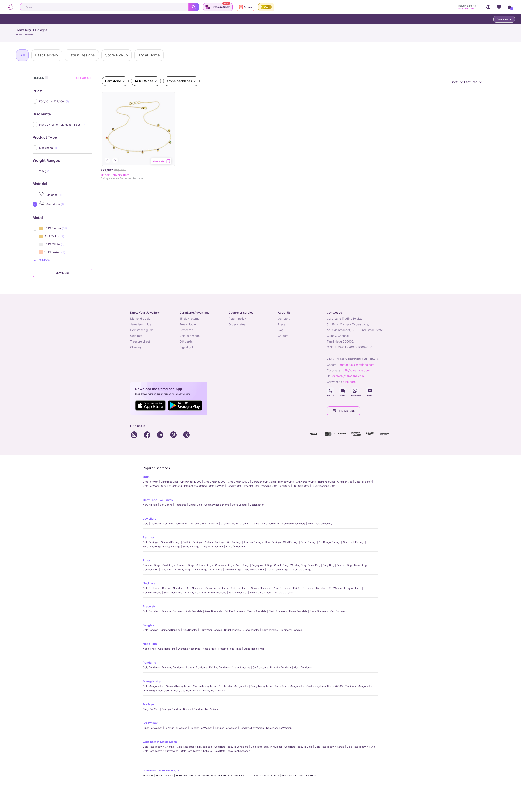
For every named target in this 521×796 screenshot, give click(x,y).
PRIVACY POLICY (164, 775)
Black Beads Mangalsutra (289, 686)
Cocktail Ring (150, 569)
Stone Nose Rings (254, 648)
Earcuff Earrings (152, 546)
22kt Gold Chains (283, 592)
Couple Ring (281, 565)
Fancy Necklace (238, 592)
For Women (151, 723)
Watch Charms (240, 523)
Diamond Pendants (173, 667)
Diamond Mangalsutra (177, 686)
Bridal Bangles (232, 629)
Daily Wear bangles (211, 629)
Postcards (180, 504)
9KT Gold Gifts (301, 485)
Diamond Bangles (170, 629)
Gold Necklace (151, 588)
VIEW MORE (62, 272)
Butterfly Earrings (235, 546)
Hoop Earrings (273, 542)
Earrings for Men (171, 709)
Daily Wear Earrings (212, 546)
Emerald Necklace (260, 592)
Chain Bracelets (278, 611)
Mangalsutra (152, 681)
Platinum (213, 523)
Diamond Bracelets (173, 611)
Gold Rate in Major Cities (160, 741)
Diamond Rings (151, 565)
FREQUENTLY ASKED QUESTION (299, 775)
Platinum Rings (185, 565)
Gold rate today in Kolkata (196, 750)
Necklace (149, 583)
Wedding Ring (298, 565)
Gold (145, 523)
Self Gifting (166, 504)
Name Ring (360, 565)
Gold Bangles (150, 629)
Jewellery (149, 518)
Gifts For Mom (151, 485)
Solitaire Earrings (192, 542)
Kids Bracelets (194, 611)
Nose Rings (149, 648)
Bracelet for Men (193, 709)
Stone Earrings (191, 546)
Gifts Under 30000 (214, 481)
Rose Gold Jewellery (293, 523)
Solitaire (168, 523)
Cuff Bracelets (338, 611)
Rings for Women (152, 727)
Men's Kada (212, 709)
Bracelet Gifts (251, 485)
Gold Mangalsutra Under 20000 (324, 686)
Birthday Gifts (286, 481)
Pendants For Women (252, 727)
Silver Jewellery (270, 523)
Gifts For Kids (344, 481)
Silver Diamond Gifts (323, 485)
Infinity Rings (199, 569)
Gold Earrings (150, 542)
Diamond (156, 523)
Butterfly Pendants (280, 667)
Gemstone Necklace (217, 588)
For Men (148, 704)
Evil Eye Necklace (303, 588)
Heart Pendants (303, 667)
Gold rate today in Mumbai (266, 746)
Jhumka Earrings (253, 542)
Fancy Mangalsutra (262, 686)
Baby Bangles (270, 629)
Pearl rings (215, 569)
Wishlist (499, 7)
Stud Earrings (290, 542)
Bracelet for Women (201, 727)
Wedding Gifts (269, 485)
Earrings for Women (176, 727)
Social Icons (330, 390)
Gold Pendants (151, 667)
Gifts (146, 477)
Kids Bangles (190, 629)
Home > (20, 34)
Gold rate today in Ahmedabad (232, 750)
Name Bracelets (298, 611)
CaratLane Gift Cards (264, 481)
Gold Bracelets (151, 611)
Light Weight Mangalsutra (157, 690)
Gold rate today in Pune (361, 746)
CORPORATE (238, 775)
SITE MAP (148, 775)
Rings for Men (151, 709)
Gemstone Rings (224, 565)
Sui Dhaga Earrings (329, 542)
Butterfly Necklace (195, 592)
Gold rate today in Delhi (298, 746)
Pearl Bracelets (213, 611)
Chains (255, 523)
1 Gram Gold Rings (300, 569)
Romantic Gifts (326, 481)
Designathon (257, 504)
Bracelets (149, 606)
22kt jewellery (197, 523)
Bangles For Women (226, 727)
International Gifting (195, 485)
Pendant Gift (234, 485)
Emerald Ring (344, 565)
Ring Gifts (284, 485)
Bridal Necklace (217, 592)
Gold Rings (168, 565)
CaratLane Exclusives (158, 500)
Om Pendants (260, 667)
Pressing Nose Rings (229, 648)
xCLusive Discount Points (263, 775)
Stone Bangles (251, 629)
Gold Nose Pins (166, 648)
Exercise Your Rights (215, 775)
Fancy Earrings (171, 546)
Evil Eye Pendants (219, 667)
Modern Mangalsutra (205, 686)
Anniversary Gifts (306, 481)
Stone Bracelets (319, 611)
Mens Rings (242, 565)
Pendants (149, 662)
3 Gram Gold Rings (253, 569)
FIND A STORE (346, 410)
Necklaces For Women (329, 588)
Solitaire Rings (204, 565)
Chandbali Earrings (353, 542)
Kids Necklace (194, 588)
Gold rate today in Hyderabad (194, 746)
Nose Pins (150, 644)
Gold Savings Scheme (216, 504)
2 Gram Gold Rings (277, 569)
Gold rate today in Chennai (159, 746)
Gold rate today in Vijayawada (160, 750)
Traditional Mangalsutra (358, 686)
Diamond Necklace (173, 588)
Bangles (148, 625)
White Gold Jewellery (320, 523)
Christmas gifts (169, 481)
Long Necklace (352, 588)
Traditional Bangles (291, 629)
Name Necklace (152, 592)
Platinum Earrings (214, 542)
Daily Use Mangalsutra (187, 690)
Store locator (239, 504)
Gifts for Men (150, 481)
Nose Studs (209, 648)
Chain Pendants (241, 667)
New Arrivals (150, 504)
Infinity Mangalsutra (213, 690)
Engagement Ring (262, 565)
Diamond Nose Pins (189, 648)
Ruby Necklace (239, 588)
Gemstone (181, 523)
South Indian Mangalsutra (233, 686)
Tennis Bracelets (256, 611)
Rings (147, 560)
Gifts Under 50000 (238, 481)
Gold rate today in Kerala (329, 746)
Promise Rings (233, 569)
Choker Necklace (261, 588)
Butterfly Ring (182, 569)
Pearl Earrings (308, 542)
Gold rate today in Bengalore (231, 746)
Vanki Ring (314, 565)
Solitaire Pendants (196, 667)
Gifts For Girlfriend (171, 485)
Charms (225, 523)
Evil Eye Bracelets (234, 611)
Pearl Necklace (282, 588)
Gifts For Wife (216, 485)
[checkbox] (65, 101)
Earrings (149, 537)
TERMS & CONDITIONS (188, 775)
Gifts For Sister (363, 481)
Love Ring (166, 569)
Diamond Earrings (170, 542)
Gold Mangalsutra (153, 686)
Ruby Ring (328, 565)
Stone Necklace (173, 592)
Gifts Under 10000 (190, 481)
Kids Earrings (234, 542)
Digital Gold (195, 504)
